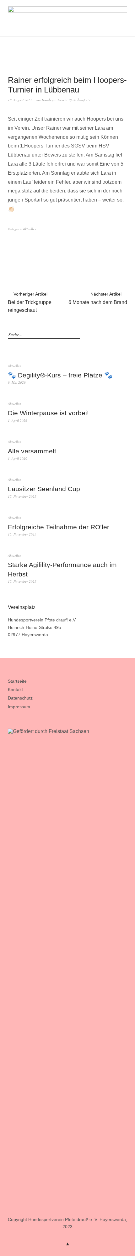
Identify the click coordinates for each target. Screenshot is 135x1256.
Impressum (19, 706)
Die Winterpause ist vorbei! (48, 412)
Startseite (17, 681)
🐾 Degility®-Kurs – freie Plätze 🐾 (60, 375)
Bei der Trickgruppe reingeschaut (29, 302)
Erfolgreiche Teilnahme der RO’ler (58, 527)
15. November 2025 (22, 496)
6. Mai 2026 (17, 382)
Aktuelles (29, 229)
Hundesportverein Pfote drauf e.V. (66, 99)
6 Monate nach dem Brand (97, 298)
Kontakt (15, 689)
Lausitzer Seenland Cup (44, 488)
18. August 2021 (20, 99)
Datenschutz (20, 697)
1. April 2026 (17, 420)
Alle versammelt (32, 451)
